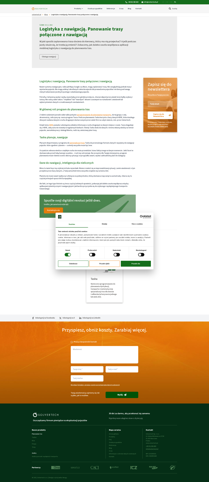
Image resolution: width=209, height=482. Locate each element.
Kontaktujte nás (53, 210)
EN (171, 2)
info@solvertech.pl (151, 2)
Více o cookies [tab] (137, 224)
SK (167, 2)
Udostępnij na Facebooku (45, 318)
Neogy (65, 478)
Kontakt (139, 8)
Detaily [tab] (104, 224)
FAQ (110, 440)
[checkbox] (72, 342)
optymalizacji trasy (77, 143)
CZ (163, 2)
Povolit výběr (104, 264)
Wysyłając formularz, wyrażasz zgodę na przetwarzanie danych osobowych (95, 385)
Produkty (77, 8)
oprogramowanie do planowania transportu (94, 115)
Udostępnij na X (69, 318)
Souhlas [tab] (72, 224)
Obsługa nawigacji (49, 56)
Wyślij (120, 394)
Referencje (111, 8)
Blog (129, 8)
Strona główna (114, 434)
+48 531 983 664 (133, 2)
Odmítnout (73, 264)
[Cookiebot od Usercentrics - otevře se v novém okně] (141, 216)
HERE (51, 125)
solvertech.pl (36, 15)
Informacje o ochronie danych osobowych (122, 454)
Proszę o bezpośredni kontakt (85, 342)
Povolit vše (135, 264)
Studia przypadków (95, 8)
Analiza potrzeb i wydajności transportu (45, 456)
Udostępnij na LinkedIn (91, 318)
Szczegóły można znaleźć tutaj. (158, 126)
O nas (121, 8)
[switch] (92, 254)
